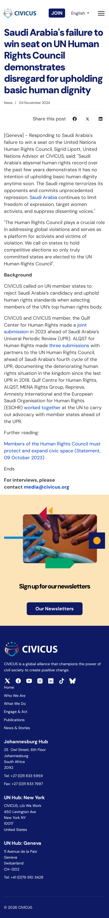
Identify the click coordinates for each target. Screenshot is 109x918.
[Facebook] (74, 118)
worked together (42, 407)
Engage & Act (15, 711)
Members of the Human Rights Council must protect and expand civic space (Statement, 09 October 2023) (52, 451)
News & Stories (17, 727)
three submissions (69, 345)
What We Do (15, 703)
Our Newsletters (54, 609)
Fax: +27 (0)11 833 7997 (23, 783)
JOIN (56, 13)
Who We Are (14, 695)
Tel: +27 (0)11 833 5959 (24, 775)
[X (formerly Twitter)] (87, 118)
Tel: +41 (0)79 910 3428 (23, 877)
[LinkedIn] (100, 118)
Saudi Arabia (43, 197)
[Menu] (101, 13)
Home (9, 687)
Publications (14, 719)
